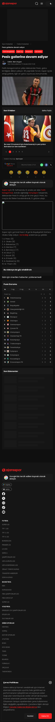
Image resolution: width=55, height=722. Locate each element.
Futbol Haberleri (23, 44)
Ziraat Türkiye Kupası (10, 569)
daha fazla (46, 110)
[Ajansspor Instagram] (3, 502)
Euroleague (7, 590)
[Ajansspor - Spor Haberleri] (9, 3)
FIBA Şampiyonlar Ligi (10, 594)
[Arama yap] (36, 3)
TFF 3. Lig (5, 537)
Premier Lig (6, 545)
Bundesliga (6, 541)
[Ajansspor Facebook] (3, 493)
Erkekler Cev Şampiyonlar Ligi (14, 610)
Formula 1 (6, 663)
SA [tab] (43, 289)
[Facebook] (46, 164)
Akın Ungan (17, 62)
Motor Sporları (8, 635)
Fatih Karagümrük (8, 51)
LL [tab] (36, 289)
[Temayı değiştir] (49, 3)
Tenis (4, 651)
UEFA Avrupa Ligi (8, 561)
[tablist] (27, 289)
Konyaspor (29, 51)
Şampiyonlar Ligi (8, 557)
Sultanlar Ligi (7, 618)
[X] (50, 164)
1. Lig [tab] (12, 289)
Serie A (4, 553)
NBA (3, 586)
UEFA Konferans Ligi (10, 565)
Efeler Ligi (6, 614)
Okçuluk (5, 667)
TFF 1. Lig (5, 529)
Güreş (4, 631)
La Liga (4, 549)
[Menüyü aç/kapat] (41, 3)
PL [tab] (29, 289)
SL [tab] (5, 289)
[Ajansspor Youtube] (3, 512)
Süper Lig (20, 51)
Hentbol (5, 627)
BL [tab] (50, 289)
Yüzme (4, 655)
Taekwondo (7, 671)
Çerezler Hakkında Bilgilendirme (23, 707)
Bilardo (5, 659)
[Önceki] (6, 152)
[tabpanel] (27, 328)
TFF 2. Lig (5, 533)
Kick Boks (6, 647)
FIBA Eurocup (7, 598)
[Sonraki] (49, 152)
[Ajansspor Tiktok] (3, 507)
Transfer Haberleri (10, 573)
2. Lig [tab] (21, 289)
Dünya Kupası (7, 577)
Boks (4, 643)
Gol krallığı (38, 51)
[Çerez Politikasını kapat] (50, 682)
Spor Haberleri (7, 44)
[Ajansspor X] (3, 498)
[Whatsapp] (41, 164)
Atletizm (5, 639)
